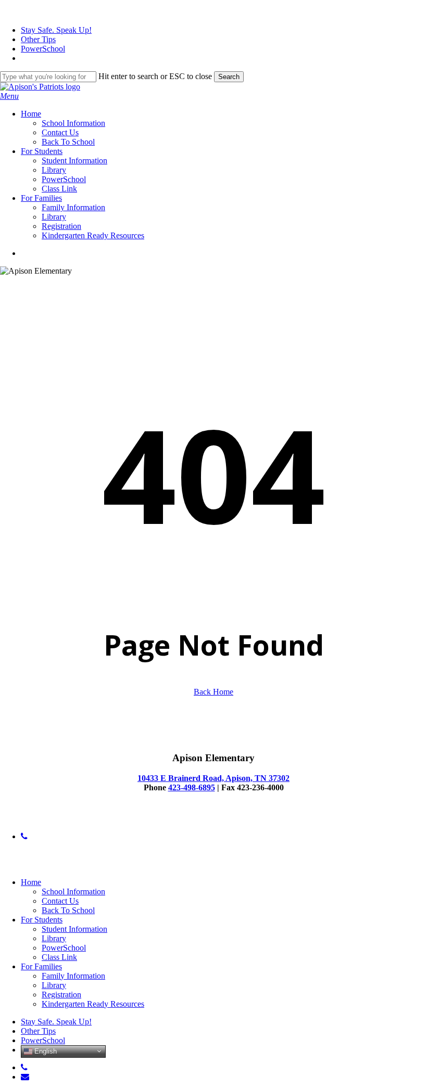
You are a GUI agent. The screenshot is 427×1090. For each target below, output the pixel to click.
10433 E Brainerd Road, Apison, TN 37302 (213, 778)
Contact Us (60, 900)
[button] (9, 96)
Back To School (68, 910)
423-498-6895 (191, 787)
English (44, 1051)
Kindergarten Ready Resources (93, 1003)
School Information (73, 891)
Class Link (59, 957)
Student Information (74, 929)
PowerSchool (64, 947)
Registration (61, 994)
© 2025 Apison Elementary (45, 818)
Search (229, 77)
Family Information (73, 975)
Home (31, 882)
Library (54, 938)
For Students (41, 919)
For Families (41, 966)
